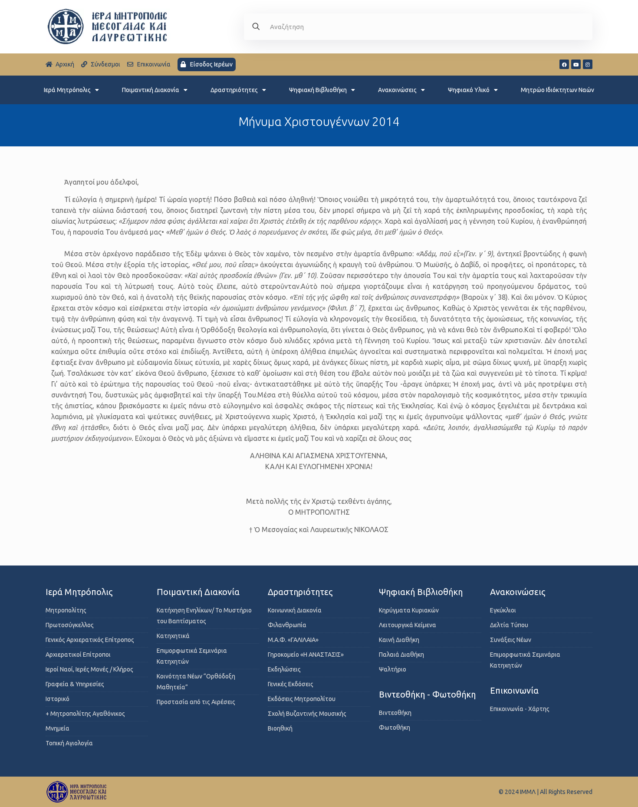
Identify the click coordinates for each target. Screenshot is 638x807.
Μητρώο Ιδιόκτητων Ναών (557, 89)
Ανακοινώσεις (397, 89)
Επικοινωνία (514, 690)
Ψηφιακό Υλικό (469, 89)
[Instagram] (587, 64)
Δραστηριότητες (234, 89)
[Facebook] (564, 64)
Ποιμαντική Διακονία (150, 89)
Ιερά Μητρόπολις (67, 89)
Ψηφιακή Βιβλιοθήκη (318, 89)
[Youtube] (576, 64)
